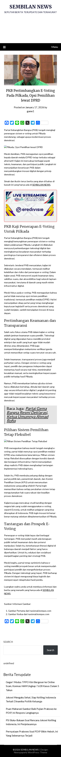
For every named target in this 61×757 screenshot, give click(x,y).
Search (8, 641)
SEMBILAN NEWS (30, 7)
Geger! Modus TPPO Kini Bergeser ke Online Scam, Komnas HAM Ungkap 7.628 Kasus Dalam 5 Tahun (32, 686)
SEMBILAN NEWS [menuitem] (41, 184)
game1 (30, 111)
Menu (54, 46)
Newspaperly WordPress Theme (30, 752)
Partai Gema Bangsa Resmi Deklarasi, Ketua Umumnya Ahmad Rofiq (27, 414)
